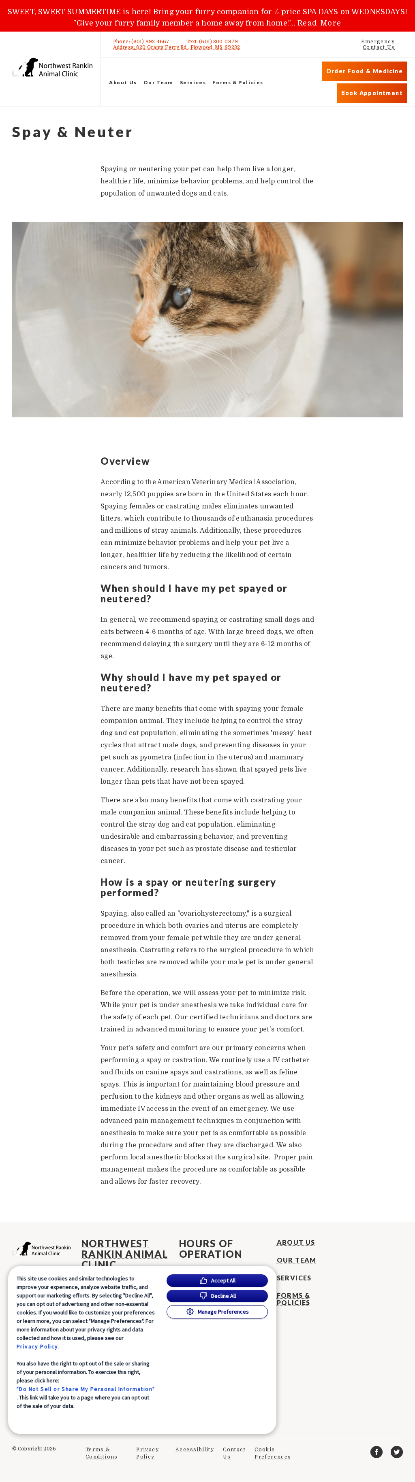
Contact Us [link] (379, 47)
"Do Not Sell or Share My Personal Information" (86, 1389)
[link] (52, 67)
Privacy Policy (37, 1346)
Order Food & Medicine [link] (364, 71)
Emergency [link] (378, 42)
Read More (319, 23)
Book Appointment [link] (372, 92)
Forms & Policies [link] (237, 82)
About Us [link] (123, 82)
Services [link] (193, 82)
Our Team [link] (158, 82)
